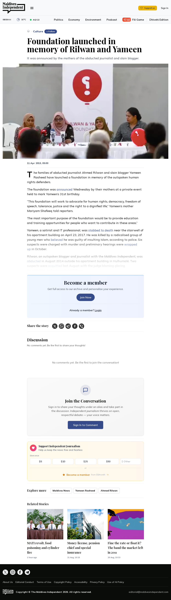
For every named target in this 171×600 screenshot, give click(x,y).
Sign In (164, 8)
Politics (58, 19)
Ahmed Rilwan (109, 490)
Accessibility (80, 582)
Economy (74, 19)
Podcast (112, 19)
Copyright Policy (62, 582)
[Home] (28, 31)
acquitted (55, 266)
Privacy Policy (97, 582)
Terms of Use (44, 582)
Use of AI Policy (115, 582)
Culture (38, 31)
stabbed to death (100, 230)
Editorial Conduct (25, 582)
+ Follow (50, 31)
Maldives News (61, 490)
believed (57, 240)
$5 (40, 461)
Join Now (85, 297)
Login (98, 310)
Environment (93, 19)
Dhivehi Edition (158, 19)
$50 (108, 461)
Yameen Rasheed (85, 490)
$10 (63, 461)
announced (64, 189)
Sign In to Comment (85, 425)
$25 (85, 461)
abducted (34, 261)
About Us (8, 582)
